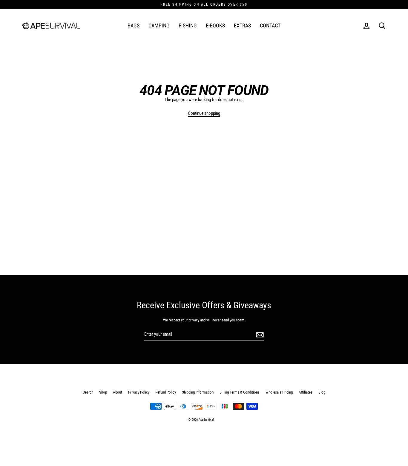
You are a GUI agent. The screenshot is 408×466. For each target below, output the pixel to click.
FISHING (188, 25)
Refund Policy (165, 392)
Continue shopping (204, 113)
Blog (321, 392)
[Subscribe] (259, 334)
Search (88, 392)
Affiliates (305, 392)
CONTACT (270, 25)
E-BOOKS (215, 25)
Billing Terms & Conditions (240, 392)
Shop (103, 392)
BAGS (133, 25)
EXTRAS (242, 25)
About (117, 392)
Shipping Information (198, 392)
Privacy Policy (138, 392)
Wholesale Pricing (279, 392)
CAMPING (159, 25)
